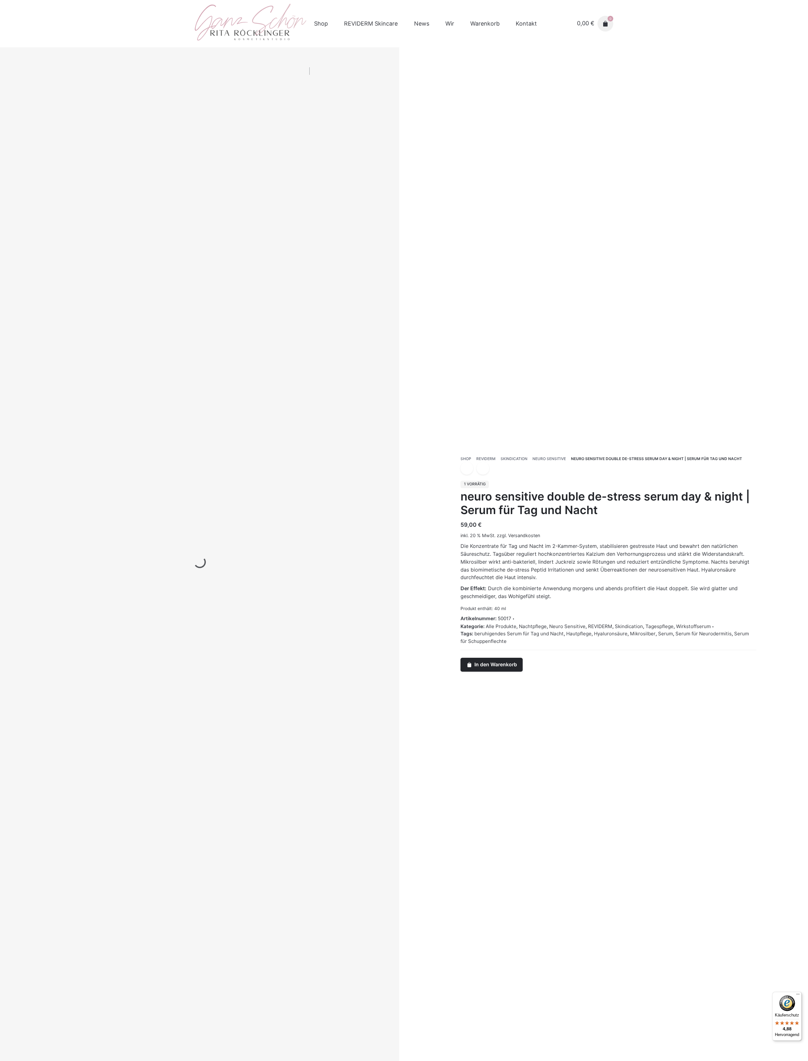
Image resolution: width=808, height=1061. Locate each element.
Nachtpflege (533, 626)
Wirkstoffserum (693, 626)
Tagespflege (659, 626)
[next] (483, 468)
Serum (665, 634)
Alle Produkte (501, 626)
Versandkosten (524, 535)
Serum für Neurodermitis (703, 634)
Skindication (629, 626)
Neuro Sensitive (567, 626)
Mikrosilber (643, 634)
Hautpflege (578, 634)
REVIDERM (600, 626)
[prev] (466, 468)
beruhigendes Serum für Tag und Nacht (519, 634)
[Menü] (798, 995)
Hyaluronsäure (610, 634)
